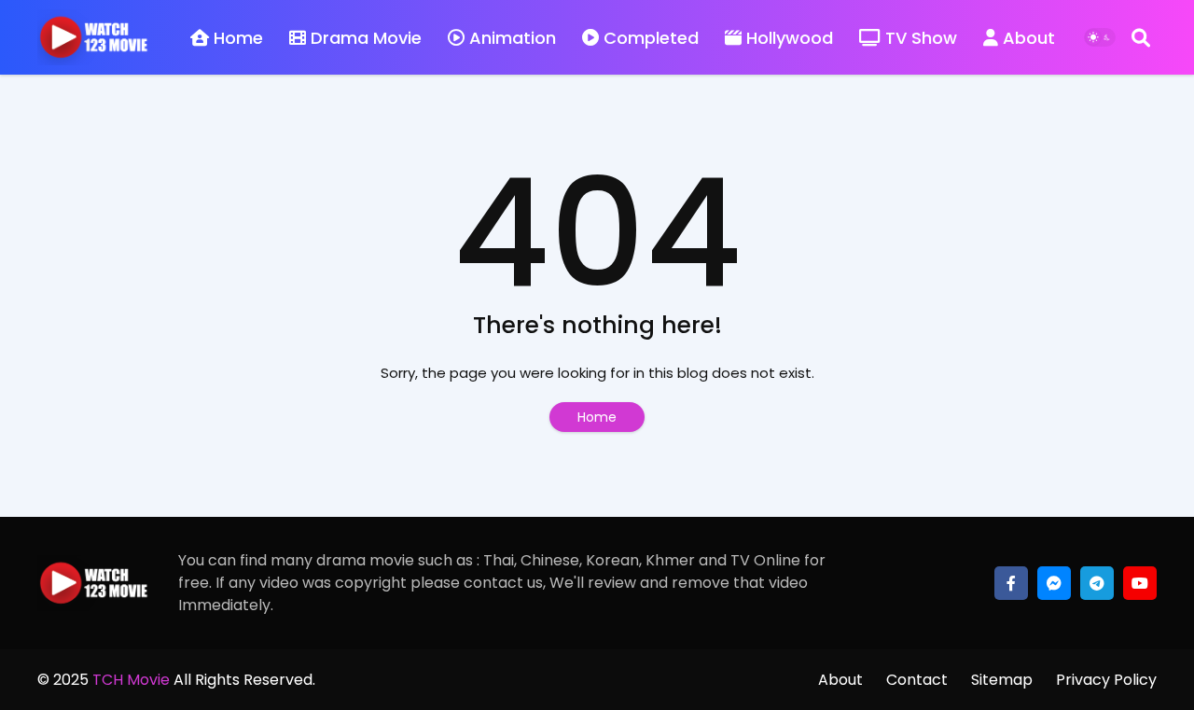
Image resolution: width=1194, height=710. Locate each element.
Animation (512, 37)
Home (238, 37)
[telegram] (1097, 583)
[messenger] (1054, 583)
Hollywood (789, 37)
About (1029, 37)
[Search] (1141, 37)
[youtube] (1140, 583)
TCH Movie (131, 679)
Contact (917, 679)
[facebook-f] (1011, 583)
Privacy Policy (1106, 679)
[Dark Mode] (1100, 37)
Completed (651, 37)
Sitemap (1002, 679)
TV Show (921, 37)
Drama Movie (366, 37)
